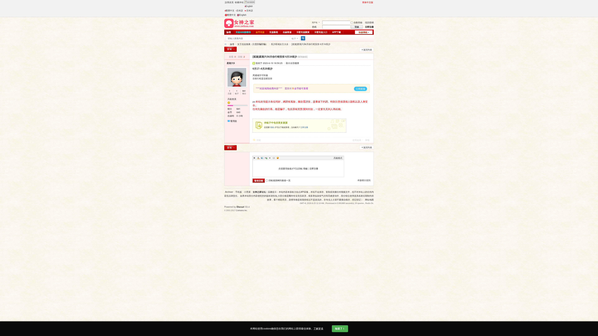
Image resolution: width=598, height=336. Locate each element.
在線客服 (287, 32)
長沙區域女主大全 (279, 44)
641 (244, 90)
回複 (258, 140)
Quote (269, 157)
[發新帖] (230, 49)
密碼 (314, 26)
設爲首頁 (229, 2)
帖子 (294, 38)
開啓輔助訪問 (361, 2)
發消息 (233, 120)
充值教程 (273, 32)
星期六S (231, 63)
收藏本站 (239, 2)
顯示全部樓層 (292, 63)
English (249, 6)
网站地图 (369, 199)
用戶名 (315, 22)
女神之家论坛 (259, 191)
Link (266, 157)
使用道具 (356, 140)
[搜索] (303, 38)
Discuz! (240, 206)
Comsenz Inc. (241, 210)
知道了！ (340, 328)
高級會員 (232, 98)
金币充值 (260, 32)
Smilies (277, 157)
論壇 (228, 32)
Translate (249, 1)
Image (262, 157)
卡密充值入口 (320, 32)
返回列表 (367, 49)
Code (273, 157)
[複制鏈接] (303, 56)
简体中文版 (367, 2)
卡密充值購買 (302, 32)
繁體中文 (230, 10)
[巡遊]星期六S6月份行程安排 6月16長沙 (311, 44)
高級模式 (338, 157)
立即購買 (360, 88)
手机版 (238, 191)
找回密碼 (369, 22)
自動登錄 (358, 22)
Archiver (229, 191)
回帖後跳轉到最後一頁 (279, 180)
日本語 (239, 10)
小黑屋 (247, 191)
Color (258, 157)
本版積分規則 (363, 180)
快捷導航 (363, 32)
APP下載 (336, 32)
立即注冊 (369, 26)
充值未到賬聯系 (243, 32)
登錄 (272, 127)
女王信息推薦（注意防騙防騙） (252, 44)
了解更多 (318, 328)
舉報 (367, 140)
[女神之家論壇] (239, 23)
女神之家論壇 (225, 44)
